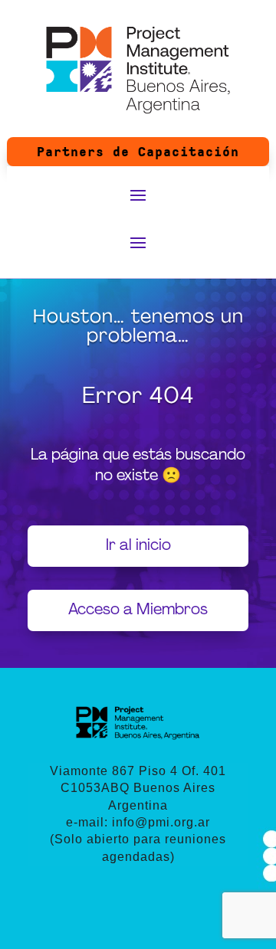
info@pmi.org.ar (161, 822)
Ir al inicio (138, 546)
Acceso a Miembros (138, 610)
